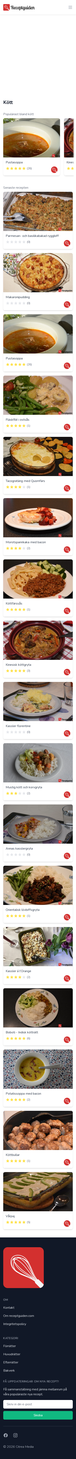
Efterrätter (10, 1362)
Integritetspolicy (14, 1324)
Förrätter (9, 1346)
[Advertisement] (38, 57)
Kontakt (8, 1307)
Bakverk (9, 1370)
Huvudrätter (11, 1354)
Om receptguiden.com (18, 1316)
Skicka (38, 1415)
